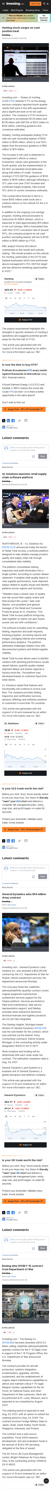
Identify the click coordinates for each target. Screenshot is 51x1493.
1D (6, 298)
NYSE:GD (40, 1028)
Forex (45, 10)
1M (15, 298)
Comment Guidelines (10, 463)
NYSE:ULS (9, 547)
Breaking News (33, 10)
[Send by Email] (26, 420)
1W (11, 298)
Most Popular (17, 10)
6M (20, 298)
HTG (11, 101)
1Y (24, 298)
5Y (29, 298)
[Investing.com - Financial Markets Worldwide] (15, 3)
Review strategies (11, 284)
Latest (5, 10)
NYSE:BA (8, 1342)
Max (33, 298)
